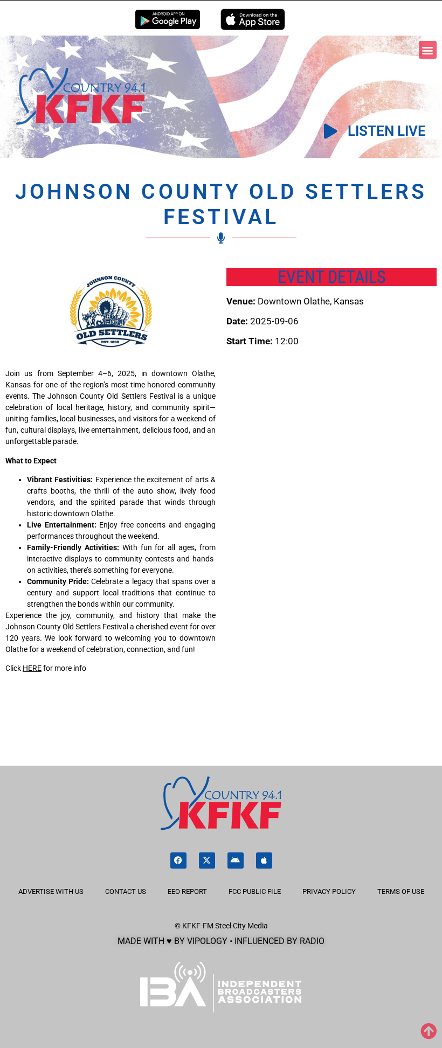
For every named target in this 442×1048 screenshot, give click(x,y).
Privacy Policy (329, 891)
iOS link (252, 19)
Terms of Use (400, 891)
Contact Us (125, 891)
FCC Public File (255, 891)
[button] (428, 50)
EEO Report (187, 891)
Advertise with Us (51, 891)
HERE (32, 668)
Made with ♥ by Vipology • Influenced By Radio (221, 941)
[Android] (235, 860)
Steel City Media (241, 925)
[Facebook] (178, 860)
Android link (167, 19)
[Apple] (264, 860)
